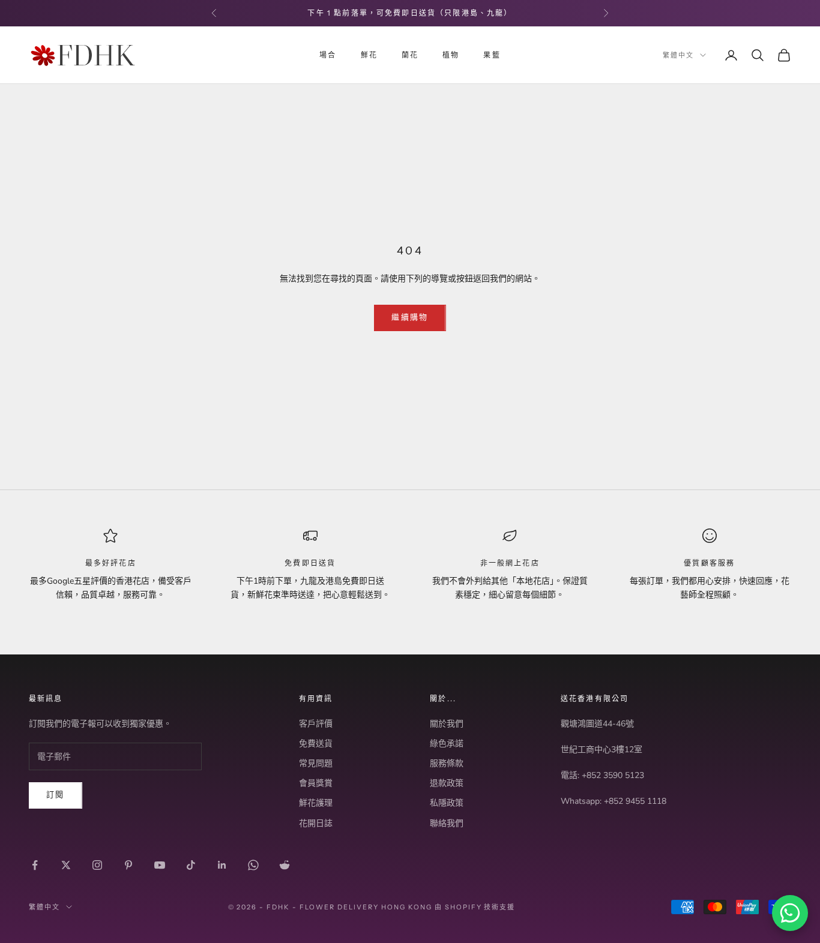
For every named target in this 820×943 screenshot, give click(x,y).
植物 (450, 54)
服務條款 (446, 763)
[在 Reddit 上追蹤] (285, 865)
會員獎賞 (316, 783)
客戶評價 (316, 723)
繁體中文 (678, 55)
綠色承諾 (446, 743)
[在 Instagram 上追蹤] (97, 865)
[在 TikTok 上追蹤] (191, 865)
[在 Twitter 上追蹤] (66, 865)
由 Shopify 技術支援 (475, 907)
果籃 (491, 54)
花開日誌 (316, 823)
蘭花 (410, 54)
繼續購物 (409, 317)
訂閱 (55, 794)
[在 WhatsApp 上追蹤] (253, 865)
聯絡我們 (446, 823)
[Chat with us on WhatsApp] (790, 913)
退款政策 (446, 783)
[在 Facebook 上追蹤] (35, 865)
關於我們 (446, 723)
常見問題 (316, 763)
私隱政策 (446, 803)
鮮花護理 (316, 803)
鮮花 (369, 54)
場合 (327, 54)
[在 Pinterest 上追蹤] (128, 865)
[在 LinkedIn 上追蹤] (222, 865)
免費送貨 (316, 743)
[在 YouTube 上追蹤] (160, 865)
